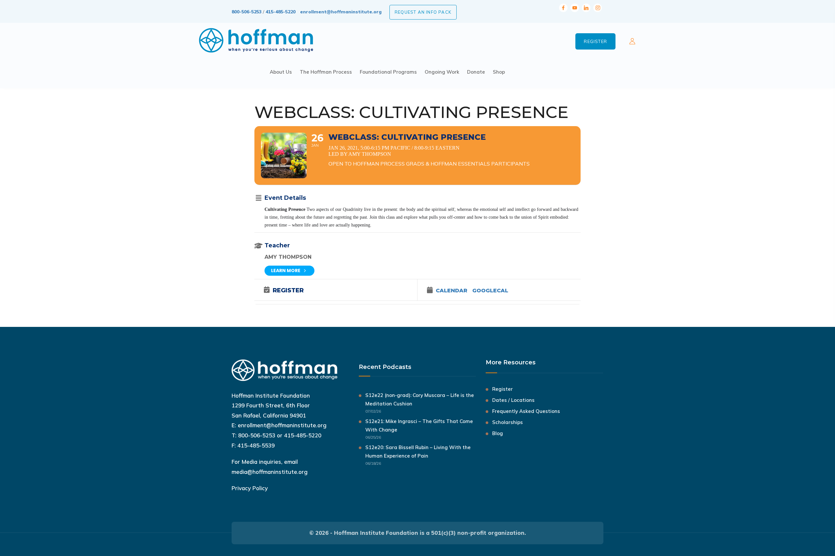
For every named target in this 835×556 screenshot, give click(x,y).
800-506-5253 (247, 12)
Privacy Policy (250, 488)
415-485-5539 (256, 445)
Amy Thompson (288, 257)
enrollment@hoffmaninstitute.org (341, 12)
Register (595, 41)
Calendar (451, 290)
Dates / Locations (513, 400)
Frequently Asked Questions (526, 411)
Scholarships (507, 422)
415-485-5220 (281, 12)
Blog (497, 433)
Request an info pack (423, 12)
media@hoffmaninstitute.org (270, 471)
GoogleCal (490, 290)
